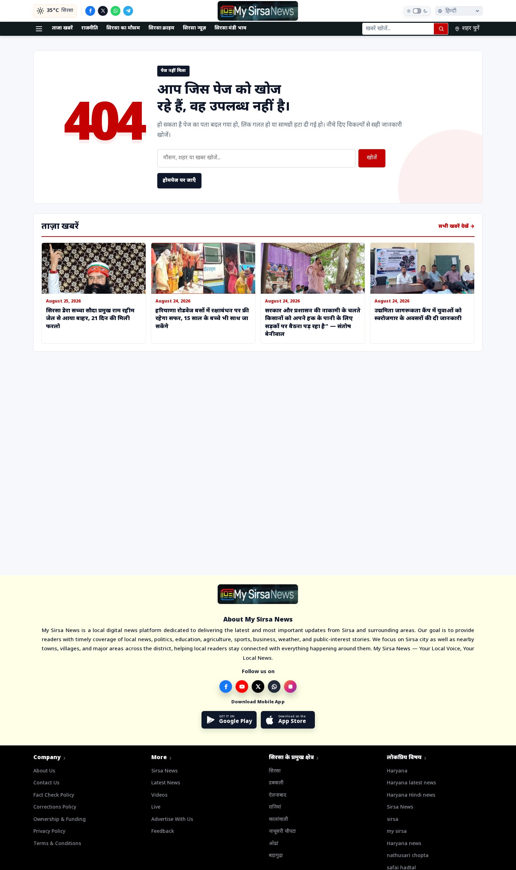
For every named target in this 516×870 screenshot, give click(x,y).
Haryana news (404, 844)
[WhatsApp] (115, 11)
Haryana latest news (411, 783)
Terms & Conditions (57, 844)
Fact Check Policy (53, 795)
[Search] (441, 28)
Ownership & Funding (59, 819)
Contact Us (46, 783)
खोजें (372, 158)
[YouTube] (242, 686)
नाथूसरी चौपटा (282, 831)
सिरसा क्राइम (161, 28)
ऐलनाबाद (277, 795)
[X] (103, 11)
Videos (159, 795)
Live (155, 807)
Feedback (162, 831)
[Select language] (459, 10)
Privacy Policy (49, 831)
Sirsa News (164, 771)
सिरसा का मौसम (123, 28)
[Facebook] (90, 11)
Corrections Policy (54, 807)
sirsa (392, 819)
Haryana (397, 771)
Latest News (165, 783)
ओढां (273, 844)
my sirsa (397, 831)
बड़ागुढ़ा (276, 855)
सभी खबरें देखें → (456, 226)
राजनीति (89, 28)
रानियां (275, 807)
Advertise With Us (172, 819)
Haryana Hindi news (411, 795)
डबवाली (276, 783)
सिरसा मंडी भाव (230, 28)
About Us (44, 771)
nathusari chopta (408, 855)
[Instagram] (290, 686)
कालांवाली (278, 819)
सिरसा (275, 771)
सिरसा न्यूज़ (194, 28)
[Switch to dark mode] (417, 10)
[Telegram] (128, 11)
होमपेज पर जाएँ (179, 180)
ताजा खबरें (62, 28)
